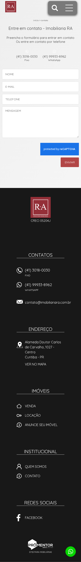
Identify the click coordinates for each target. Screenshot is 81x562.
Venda (30, 406)
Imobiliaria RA (40, 207)
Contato (44, 20)
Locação (33, 415)
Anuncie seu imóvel (41, 425)
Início (36, 20)
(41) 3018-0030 (27, 58)
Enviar (70, 162)
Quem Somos (36, 466)
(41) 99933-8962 (54, 58)
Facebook (33, 518)
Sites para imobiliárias (40, 552)
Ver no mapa (35, 364)
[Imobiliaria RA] (21, 6)
